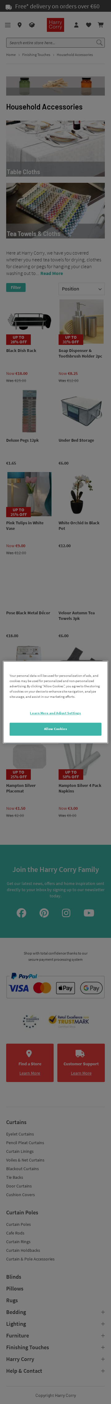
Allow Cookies (55, 729)
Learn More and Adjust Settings (55, 713)
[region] (55, 702)
